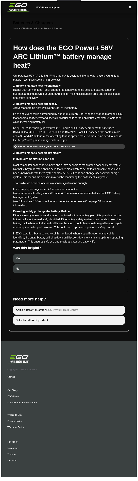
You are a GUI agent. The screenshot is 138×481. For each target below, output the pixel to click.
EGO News (13, 396)
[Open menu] (130, 7)
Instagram (12, 448)
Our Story (12, 390)
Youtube (11, 454)
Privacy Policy (14, 421)
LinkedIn (11, 460)
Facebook (12, 441)
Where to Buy (14, 414)
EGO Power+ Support (48, 7)
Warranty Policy (15, 427)
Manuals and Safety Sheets (22, 402)
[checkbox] (69, 258)
